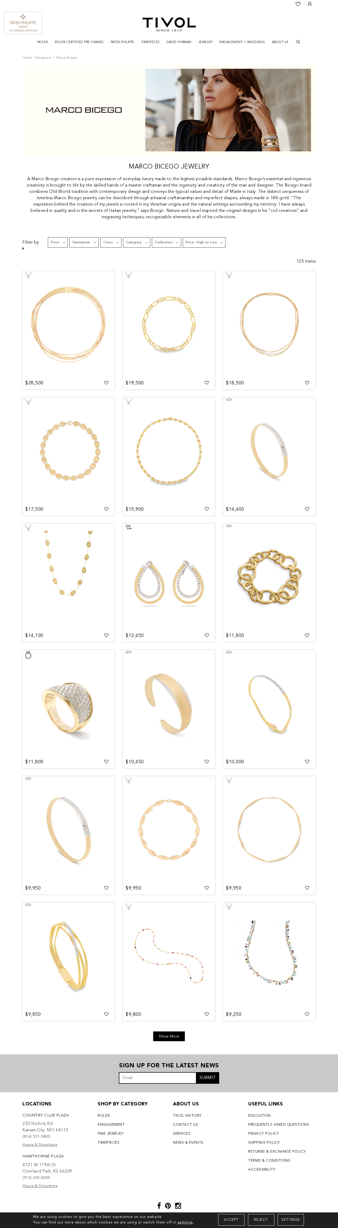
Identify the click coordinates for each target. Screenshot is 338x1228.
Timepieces (108, 1143)
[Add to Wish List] (106, 383)
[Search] (298, 42)
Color (108, 242)
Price (55, 242)
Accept (231, 1220)
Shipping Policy (264, 1143)
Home (27, 57)
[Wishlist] (298, 4)
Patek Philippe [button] (122, 42)
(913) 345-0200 (36, 1178)
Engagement (111, 1125)
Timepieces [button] (150, 42)
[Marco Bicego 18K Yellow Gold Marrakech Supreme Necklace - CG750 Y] (269, 829)
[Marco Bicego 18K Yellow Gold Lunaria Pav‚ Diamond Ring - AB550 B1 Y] (69, 703)
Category (134, 242)
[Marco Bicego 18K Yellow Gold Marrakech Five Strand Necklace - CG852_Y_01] (69, 324)
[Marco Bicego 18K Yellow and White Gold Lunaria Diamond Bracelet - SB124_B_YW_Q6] (169, 703)
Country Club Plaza (45, 1116)
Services (181, 1134)
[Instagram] (178, 1206)
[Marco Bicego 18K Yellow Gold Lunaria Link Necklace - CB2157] (69, 577)
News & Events (188, 1143)
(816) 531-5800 (36, 1137)
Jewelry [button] (205, 42)
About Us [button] (280, 42)
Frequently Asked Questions (278, 1125)
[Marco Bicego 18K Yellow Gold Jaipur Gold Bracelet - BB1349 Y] (269, 577)
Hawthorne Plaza (43, 1157)
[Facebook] (159, 1206)
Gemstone (81, 242)
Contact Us (185, 1125)
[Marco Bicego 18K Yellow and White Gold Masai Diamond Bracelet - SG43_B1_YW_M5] (69, 829)
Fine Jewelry (111, 1134)
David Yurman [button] (179, 42)
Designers (43, 57)
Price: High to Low (201, 242)
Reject (261, 1220)
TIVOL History (187, 1116)
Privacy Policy (263, 1134)
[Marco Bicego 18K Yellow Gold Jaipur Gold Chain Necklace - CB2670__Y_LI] (169, 324)
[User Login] (310, 4)
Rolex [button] (42, 42)
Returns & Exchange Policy (277, 1151)
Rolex (104, 1116)
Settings (290, 1220)
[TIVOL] (169, 24)
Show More (169, 1036)
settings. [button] (185, 1222)
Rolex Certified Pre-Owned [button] (79, 42)
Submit (208, 1078)
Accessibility (262, 1169)
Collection (163, 242)
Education (259, 1116)
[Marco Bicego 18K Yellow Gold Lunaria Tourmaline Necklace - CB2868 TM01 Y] (169, 955)
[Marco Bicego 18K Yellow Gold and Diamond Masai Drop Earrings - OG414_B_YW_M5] (169, 577)
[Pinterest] (168, 1206)
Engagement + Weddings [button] (242, 42)
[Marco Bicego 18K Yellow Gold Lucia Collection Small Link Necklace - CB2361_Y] (169, 450)
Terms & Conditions (269, 1160)
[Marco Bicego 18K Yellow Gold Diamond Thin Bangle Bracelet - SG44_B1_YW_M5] (269, 450)
